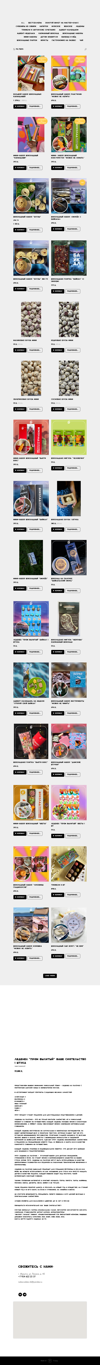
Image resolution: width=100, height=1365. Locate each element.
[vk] (20, 1294)
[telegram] (24, 1294)
